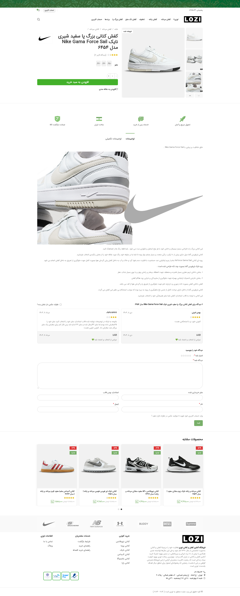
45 (109, 63)
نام (201, 404)
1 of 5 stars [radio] (190, 356)
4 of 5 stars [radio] (184, 356)
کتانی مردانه (94, 29)
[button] (199, 96)
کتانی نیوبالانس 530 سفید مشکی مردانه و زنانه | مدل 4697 (142, 493)
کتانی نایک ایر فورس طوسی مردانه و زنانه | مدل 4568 (100, 493)
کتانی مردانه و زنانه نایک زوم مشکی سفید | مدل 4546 (184, 493)
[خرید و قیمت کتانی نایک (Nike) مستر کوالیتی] (49, 524)
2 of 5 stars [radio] (188, 356)
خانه (116, 29)
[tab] (130, 137)
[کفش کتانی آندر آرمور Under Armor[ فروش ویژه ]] (120, 524)
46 (104, 63)
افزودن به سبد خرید (77, 82)
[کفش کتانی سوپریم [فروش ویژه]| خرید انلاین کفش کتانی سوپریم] (191, 524)
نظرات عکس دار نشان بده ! (47, 304)
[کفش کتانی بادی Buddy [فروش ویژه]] (143, 524)
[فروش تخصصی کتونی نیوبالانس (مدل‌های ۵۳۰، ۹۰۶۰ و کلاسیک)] (96, 524)
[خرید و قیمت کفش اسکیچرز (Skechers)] (72, 524)
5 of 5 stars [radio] (182, 356)
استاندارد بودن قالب (111, 392)
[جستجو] (38, 19)
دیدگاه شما (198, 360)
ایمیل (116, 404)
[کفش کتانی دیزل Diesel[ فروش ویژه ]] (167, 524)
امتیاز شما (198, 356)
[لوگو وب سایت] (192, 19)
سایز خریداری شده (195, 392)
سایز (116, 64)
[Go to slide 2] (118, 509)
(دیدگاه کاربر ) (100, 54)
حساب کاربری (49, 10)
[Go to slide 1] (121, 509)
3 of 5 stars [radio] (186, 356)
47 (98, 63)
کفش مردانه (106, 29)
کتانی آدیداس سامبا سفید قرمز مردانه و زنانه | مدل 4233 (57, 493)
